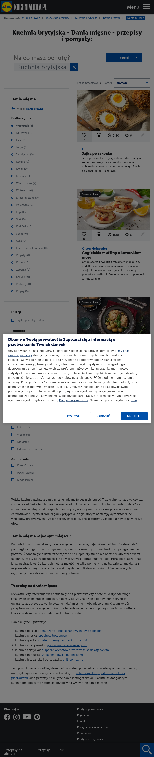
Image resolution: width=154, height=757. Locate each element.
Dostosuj (74, 416)
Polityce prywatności (73, 400)
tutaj (134, 400)
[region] (77, 378)
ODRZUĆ (103, 416)
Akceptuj (134, 416)
